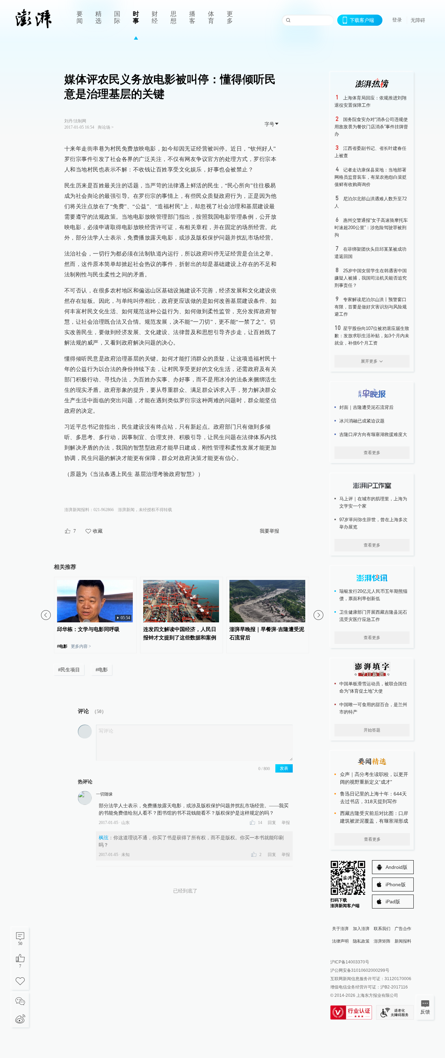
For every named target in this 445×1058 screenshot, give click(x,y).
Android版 (396, 867)
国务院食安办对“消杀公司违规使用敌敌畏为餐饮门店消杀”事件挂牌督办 (371, 127)
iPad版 (393, 901)
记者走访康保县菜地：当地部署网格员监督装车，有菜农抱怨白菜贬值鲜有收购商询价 (370, 177)
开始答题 (372, 730)
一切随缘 (104, 794)
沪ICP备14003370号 (349, 962)
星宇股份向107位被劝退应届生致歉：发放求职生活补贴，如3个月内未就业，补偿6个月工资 (371, 336)
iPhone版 (396, 884)
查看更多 (372, 452)
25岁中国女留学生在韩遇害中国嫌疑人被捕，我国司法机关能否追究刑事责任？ (370, 278)
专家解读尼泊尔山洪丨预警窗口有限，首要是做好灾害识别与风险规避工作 (370, 307)
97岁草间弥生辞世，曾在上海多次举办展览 (373, 523)
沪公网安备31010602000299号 (359, 970)
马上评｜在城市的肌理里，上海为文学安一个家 (373, 502)
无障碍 (418, 20)
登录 (397, 20)
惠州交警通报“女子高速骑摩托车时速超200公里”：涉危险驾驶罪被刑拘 (371, 227)
